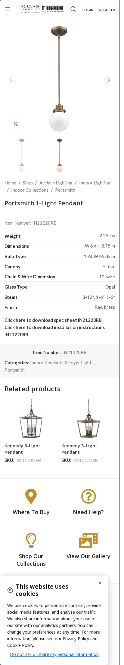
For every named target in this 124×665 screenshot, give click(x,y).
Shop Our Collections (31, 559)
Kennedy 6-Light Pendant (22, 449)
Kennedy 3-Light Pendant (79, 449)
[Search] (73, 9)
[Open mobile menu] (8, 9)
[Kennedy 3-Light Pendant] (88, 419)
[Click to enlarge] (16, 123)
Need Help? (88, 512)
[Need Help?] (88, 496)
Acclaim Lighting (56, 182)
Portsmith (65, 190)
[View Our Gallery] (88, 540)
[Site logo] (42, 8)
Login (87, 10)
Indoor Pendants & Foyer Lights (62, 362)
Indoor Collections (29, 190)
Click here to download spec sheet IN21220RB (53, 320)
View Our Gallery (88, 556)
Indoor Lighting (94, 182)
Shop (28, 182)
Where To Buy (31, 512)
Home (10, 182)
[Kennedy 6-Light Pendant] (31, 419)
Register (107, 10)
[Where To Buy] (31, 496)
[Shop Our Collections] (31, 540)
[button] (11, 80)
